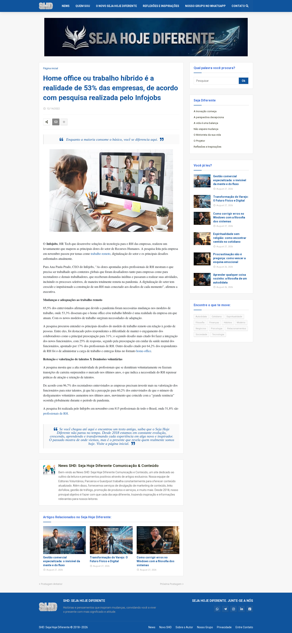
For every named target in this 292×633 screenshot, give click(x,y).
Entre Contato (244, 627)
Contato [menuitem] (238, 6)
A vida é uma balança (206, 123)
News (151, 627)
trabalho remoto (100, 253)
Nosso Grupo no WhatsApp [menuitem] (205, 6)
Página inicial (50, 68)
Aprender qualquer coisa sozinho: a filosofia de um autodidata (230, 278)
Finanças (214, 322)
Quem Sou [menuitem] (82, 6)
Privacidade (224, 627)
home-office (143, 351)
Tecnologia (218, 334)
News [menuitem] (66, 6)
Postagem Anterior (51, 583)
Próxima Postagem (171, 583)
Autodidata (201, 316)
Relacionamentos (236, 328)
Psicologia (216, 328)
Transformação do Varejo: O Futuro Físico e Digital (109, 559)
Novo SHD (165, 627)
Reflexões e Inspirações (207, 146)
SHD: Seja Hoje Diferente (54, 627)
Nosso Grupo (205, 627)
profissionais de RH (55, 413)
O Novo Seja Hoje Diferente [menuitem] (116, 6)
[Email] (55, 122)
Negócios (201, 328)
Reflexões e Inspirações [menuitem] (161, 6)
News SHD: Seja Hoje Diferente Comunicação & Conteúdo (108, 465)
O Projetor (199, 140)
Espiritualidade (234, 316)
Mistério (241, 322)
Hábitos (228, 322)
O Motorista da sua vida (207, 134)
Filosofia (200, 322)
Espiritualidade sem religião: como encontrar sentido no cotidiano (229, 237)
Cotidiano (217, 316)
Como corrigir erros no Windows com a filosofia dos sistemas (155, 561)
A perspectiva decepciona (209, 117)
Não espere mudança (206, 129)
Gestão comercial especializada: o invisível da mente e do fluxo (61, 561)
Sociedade (201, 334)
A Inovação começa (205, 111)
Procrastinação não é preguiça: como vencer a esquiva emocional (229, 258)
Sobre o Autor (184, 627)
